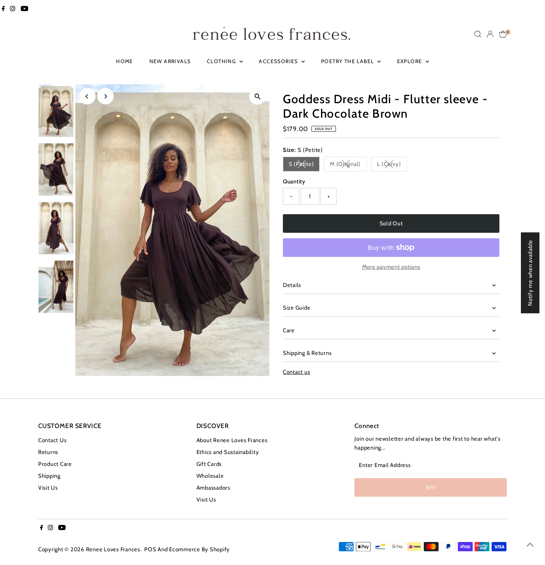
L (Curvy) (392, 165)
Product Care (55, 464)
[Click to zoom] (257, 96)
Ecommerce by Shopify (199, 549)
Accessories (279, 61)
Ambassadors (213, 487)
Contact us (296, 372)
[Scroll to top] (530, 544)
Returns (48, 452)
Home (124, 61)
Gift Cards (209, 464)
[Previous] (87, 96)
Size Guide (297, 307)
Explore (410, 61)
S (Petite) (304, 165)
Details (292, 285)
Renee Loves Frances (113, 549)
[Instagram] (12, 9)
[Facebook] (3, 9)
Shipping (49, 476)
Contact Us (52, 440)
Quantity (294, 181)
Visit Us (48, 487)
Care (289, 330)
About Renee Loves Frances (232, 440)
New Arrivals (170, 61)
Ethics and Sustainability (227, 452)
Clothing (222, 61)
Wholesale (210, 476)
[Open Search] (478, 34)
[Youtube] (24, 9)
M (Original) (348, 165)
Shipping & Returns (307, 353)
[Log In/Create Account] (490, 34)
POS (150, 549)
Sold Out (391, 223)
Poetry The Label (348, 61)
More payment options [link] (391, 267)
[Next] (105, 96)
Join (431, 487)
